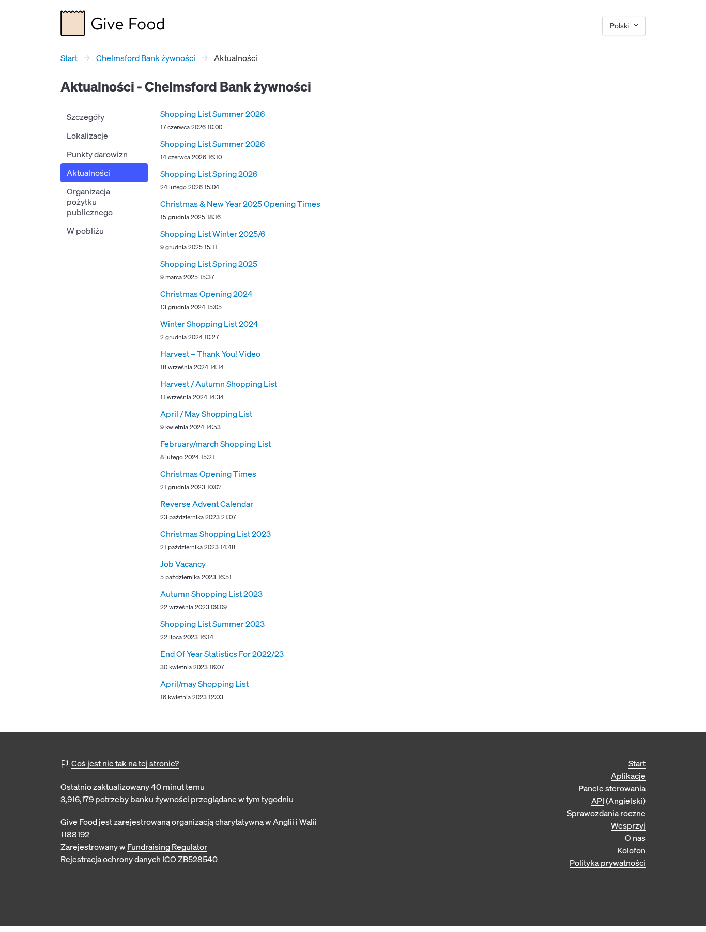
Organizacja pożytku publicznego (90, 202)
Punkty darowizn (97, 154)
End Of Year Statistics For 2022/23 (222, 653)
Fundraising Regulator (167, 846)
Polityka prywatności (608, 862)
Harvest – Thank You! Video (210, 353)
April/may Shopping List (204, 683)
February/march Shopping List (215, 443)
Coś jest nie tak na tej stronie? (125, 763)
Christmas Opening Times (208, 473)
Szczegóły (85, 117)
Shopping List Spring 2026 (208, 173)
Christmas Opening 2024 (206, 293)
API (597, 800)
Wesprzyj (628, 825)
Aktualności (88, 172)
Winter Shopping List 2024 (209, 323)
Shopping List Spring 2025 (208, 263)
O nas (635, 838)
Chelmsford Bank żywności (145, 58)
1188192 (74, 834)
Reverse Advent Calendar (206, 503)
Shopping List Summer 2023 (212, 623)
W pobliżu (85, 230)
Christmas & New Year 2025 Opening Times (240, 203)
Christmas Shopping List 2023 (215, 533)
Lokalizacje (87, 135)
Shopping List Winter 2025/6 (212, 233)
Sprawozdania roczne (606, 813)
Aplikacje (628, 775)
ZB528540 (198, 859)
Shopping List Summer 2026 (212, 113)
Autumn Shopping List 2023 (211, 593)
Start (69, 58)
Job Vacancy (183, 563)
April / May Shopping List (206, 413)
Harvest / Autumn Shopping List (218, 383)
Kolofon (631, 850)
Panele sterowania (612, 788)
